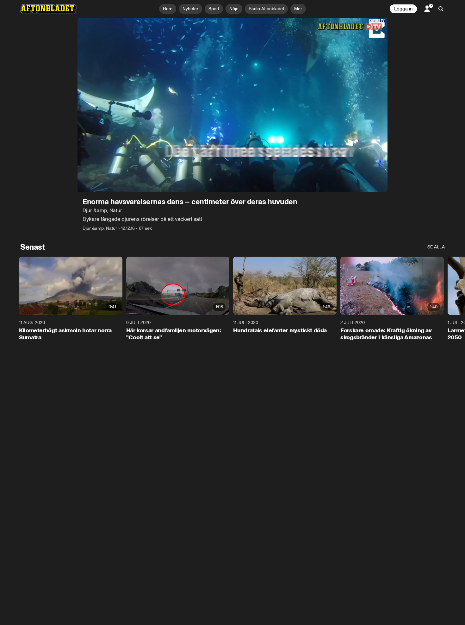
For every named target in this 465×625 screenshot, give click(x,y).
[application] (233, 105)
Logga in (403, 9)
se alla (436, 247)
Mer (298, 8)
